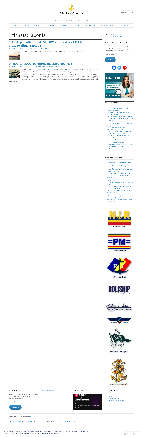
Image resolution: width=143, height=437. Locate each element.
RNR (32, 416)
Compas (51, 25)
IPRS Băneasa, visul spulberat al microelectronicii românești (116, 128)
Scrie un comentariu (47, 48)
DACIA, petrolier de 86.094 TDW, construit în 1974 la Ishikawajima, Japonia (46, 43)
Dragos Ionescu (18, 48)
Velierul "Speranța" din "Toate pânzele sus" (120, 122)
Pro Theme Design (70, 421)
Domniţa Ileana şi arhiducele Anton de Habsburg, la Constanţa (119, 187)
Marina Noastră (71, 13)
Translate (120, 37)
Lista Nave (124, 25)
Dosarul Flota (66, 25)
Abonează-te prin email (116, 43)
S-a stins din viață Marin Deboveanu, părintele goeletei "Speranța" (118, 136)
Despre (109, 396)
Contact (109, 395)
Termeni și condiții (113, 398)
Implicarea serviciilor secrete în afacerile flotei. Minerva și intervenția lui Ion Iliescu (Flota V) (120, 118)
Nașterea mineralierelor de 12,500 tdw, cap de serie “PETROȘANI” (120, 170)
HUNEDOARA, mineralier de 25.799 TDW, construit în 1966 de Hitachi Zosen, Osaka (119, 163)
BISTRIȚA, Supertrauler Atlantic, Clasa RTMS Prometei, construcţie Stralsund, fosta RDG (119, 175)
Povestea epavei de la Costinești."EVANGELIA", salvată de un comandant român (118, 109)
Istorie (27, 25)
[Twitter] (119, 68)
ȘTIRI (17, 25)
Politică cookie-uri (58, 434)
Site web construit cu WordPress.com (25, 421)
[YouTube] (125, 68)
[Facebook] (114, 68)
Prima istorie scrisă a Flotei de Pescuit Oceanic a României (118, 113)
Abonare (110, 59)
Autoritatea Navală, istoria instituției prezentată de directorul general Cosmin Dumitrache (119, 199)
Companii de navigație (86, 25)
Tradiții (39, 25)
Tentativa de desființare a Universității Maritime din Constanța (118, 195)
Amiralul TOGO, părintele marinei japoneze (40, 63)
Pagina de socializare (48, 390)
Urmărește (15, 407)
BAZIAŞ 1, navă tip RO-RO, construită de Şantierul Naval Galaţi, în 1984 (119, 132)
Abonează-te (15, 390)
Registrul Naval (107, 25)
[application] (87, 402)
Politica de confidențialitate (115, 400)
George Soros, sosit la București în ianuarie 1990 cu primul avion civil (120, 167)
